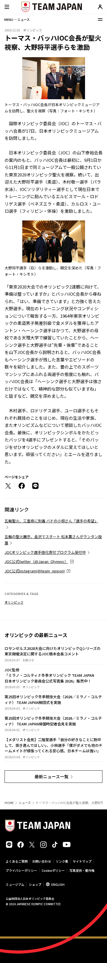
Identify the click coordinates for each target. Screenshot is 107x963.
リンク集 (62, 861)
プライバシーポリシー (21, 870)
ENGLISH (57, 884)
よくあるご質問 (17, 861)
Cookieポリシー (53, 870)
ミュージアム (15, 884)
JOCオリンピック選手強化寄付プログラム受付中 (45, 552)
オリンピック (14, 602)
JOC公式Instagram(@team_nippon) (35, 571)
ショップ (35, 884)
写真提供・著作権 (81, 870)
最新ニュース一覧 (51, 776)
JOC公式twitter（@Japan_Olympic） (36, 561)
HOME (9, 803)
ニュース (25, 803)
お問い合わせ (41, 861)
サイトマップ (82, 861)
